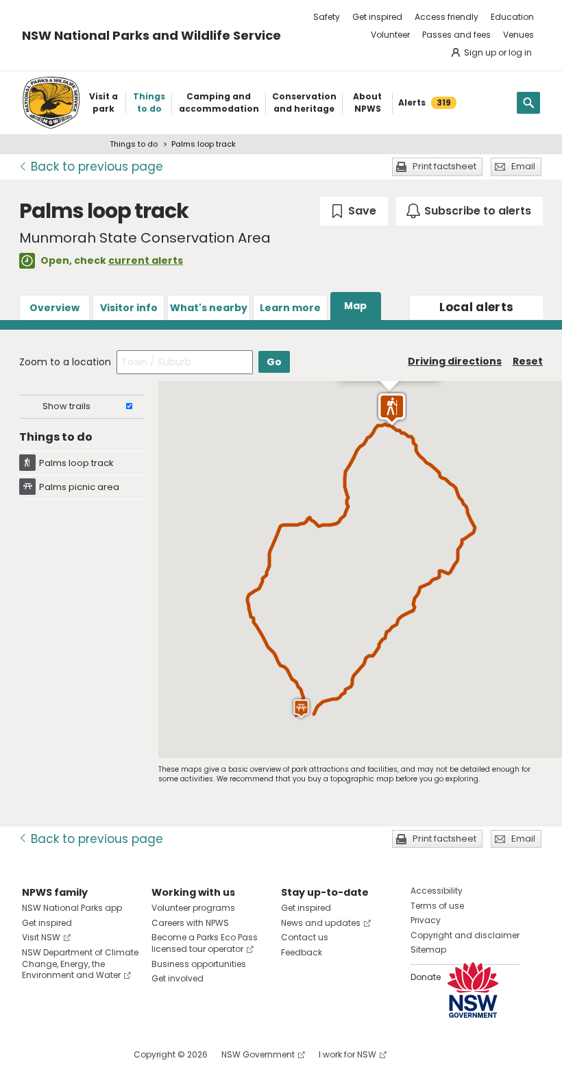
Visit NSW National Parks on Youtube (93, 1054)
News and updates (321, 923)
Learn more (290, 308)
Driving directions (455, 361)
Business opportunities (198, 964)
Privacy (426, 920)
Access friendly (446, 17)
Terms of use (437, 906)
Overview (54, 308)
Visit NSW (41, 937)
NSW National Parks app (72, 908)
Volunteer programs (193, 908)
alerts (476, 307)
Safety (326, 17)
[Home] (51, 103)
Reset (528, 361)
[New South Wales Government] (473, 990)
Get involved (177, 978)
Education (512, 17)
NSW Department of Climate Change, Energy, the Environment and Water (80, 963)
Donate (426, 977)
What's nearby (208, 308)
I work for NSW (347, 1054)
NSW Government (258, 1054)
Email (523, 166)
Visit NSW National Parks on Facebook (34, 1054)
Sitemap (428, 949)
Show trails (66, 406)
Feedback (301, 952)
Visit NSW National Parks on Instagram (64, 1054)
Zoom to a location (65, 362)
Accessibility (437, 890)
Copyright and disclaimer (465, 935)
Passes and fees (456, 34)
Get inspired (377, 17)
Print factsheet (444, 166)
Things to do (134, 143)
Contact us (304, 937)
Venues (518, 34)
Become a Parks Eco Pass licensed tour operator (204, 943)
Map (355, 306)
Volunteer (390, 34)
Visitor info (129, 308)
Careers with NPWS (190, 923)
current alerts (145, 260)
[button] (392, 409)
